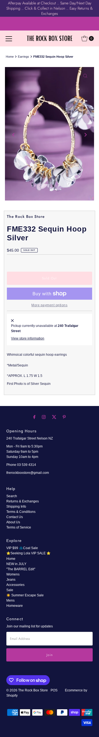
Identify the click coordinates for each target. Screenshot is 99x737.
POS (54, 690)
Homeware (14, 606)
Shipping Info (16, 506)
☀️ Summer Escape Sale (25, 595)
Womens (13, 574)
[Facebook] (34, 416)
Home (10, 56)
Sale (9, 590)
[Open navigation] (8, 38)
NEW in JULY (16, 564)
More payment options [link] (49, 305)
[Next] (85, 135)
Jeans (10, 580)
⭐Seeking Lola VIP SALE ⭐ (28, 553)
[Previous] (14, 135)
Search (11, 496)
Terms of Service (18, 527)
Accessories (15, 585)
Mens (10, 600)
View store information (27, 338)
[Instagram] (44, 416)
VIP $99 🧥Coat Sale (22, 548)
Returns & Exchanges (22, 501)
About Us (13, 522)
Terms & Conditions (20, 512)
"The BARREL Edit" (20, 569)
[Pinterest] (64, 416)
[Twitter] (54, 416)
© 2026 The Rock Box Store (27, 690)
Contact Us (14, 517)
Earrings (23, 56)
